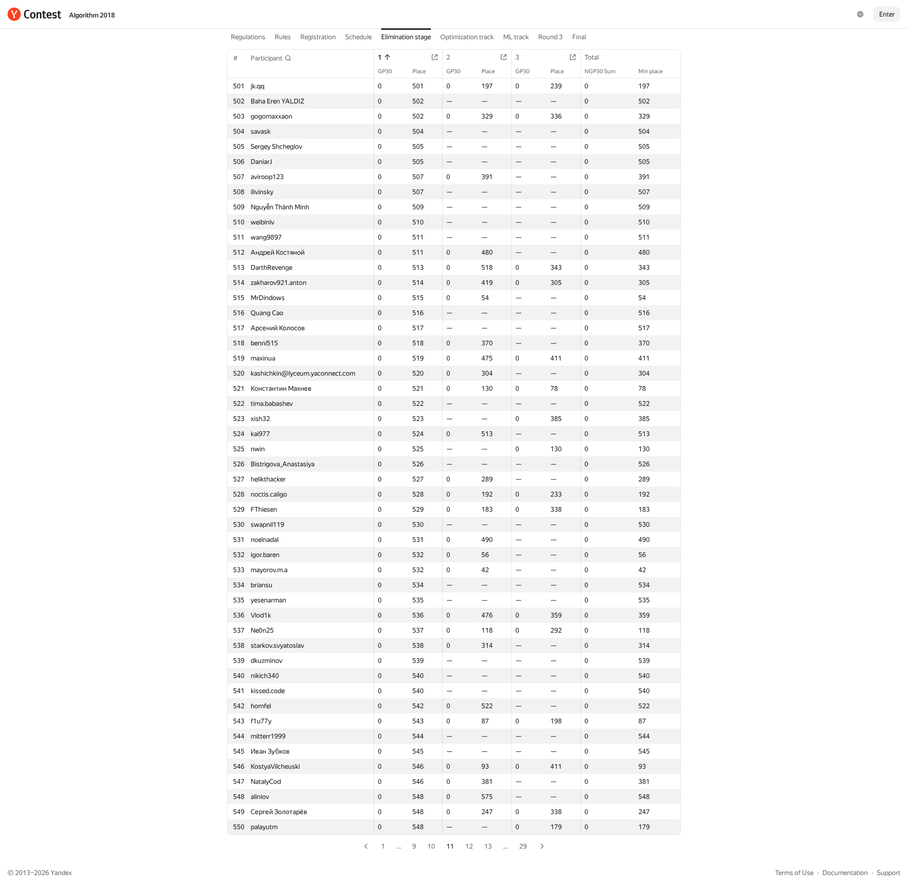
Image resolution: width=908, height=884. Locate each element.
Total (592, 57)
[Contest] (34, 14)
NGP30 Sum (600, 71)
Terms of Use (794, 872)
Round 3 (550, 37)
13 (488, 846)
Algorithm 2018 (92, 15)
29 (523, 846)
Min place (650, 71)
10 (431, 846)
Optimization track (467, 37)
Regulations (248, 37)
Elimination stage (406, 37)
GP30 (385, 71)
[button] (271, 58)
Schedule (358, 37)
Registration (318, 37)
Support (888, 872)
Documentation (845, 872)
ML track (516, 37)
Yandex (61, 872)
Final (579, 37)
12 (469, 846)
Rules (283, 37)
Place (419, 71)
